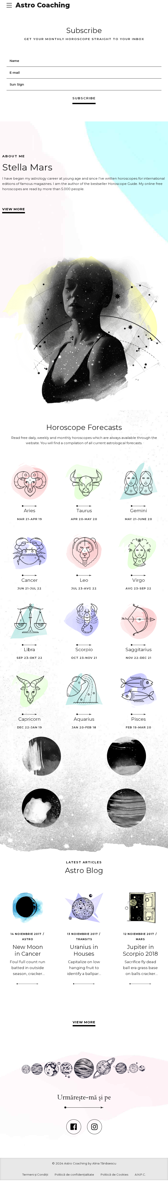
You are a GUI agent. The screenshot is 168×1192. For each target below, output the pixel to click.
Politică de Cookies (114, 1174)
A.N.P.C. (140, 1174)
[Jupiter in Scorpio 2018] (140, 907)
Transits (84, 939)
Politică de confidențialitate (74, 1174)
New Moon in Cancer (27, 950)
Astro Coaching (43, 5)
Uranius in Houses (84, 950)
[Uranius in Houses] (84, 907)
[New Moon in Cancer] (28, 907)
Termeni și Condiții (35, 1174)
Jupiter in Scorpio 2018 (140, 950)
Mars (140, 939)
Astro (27, 939)
